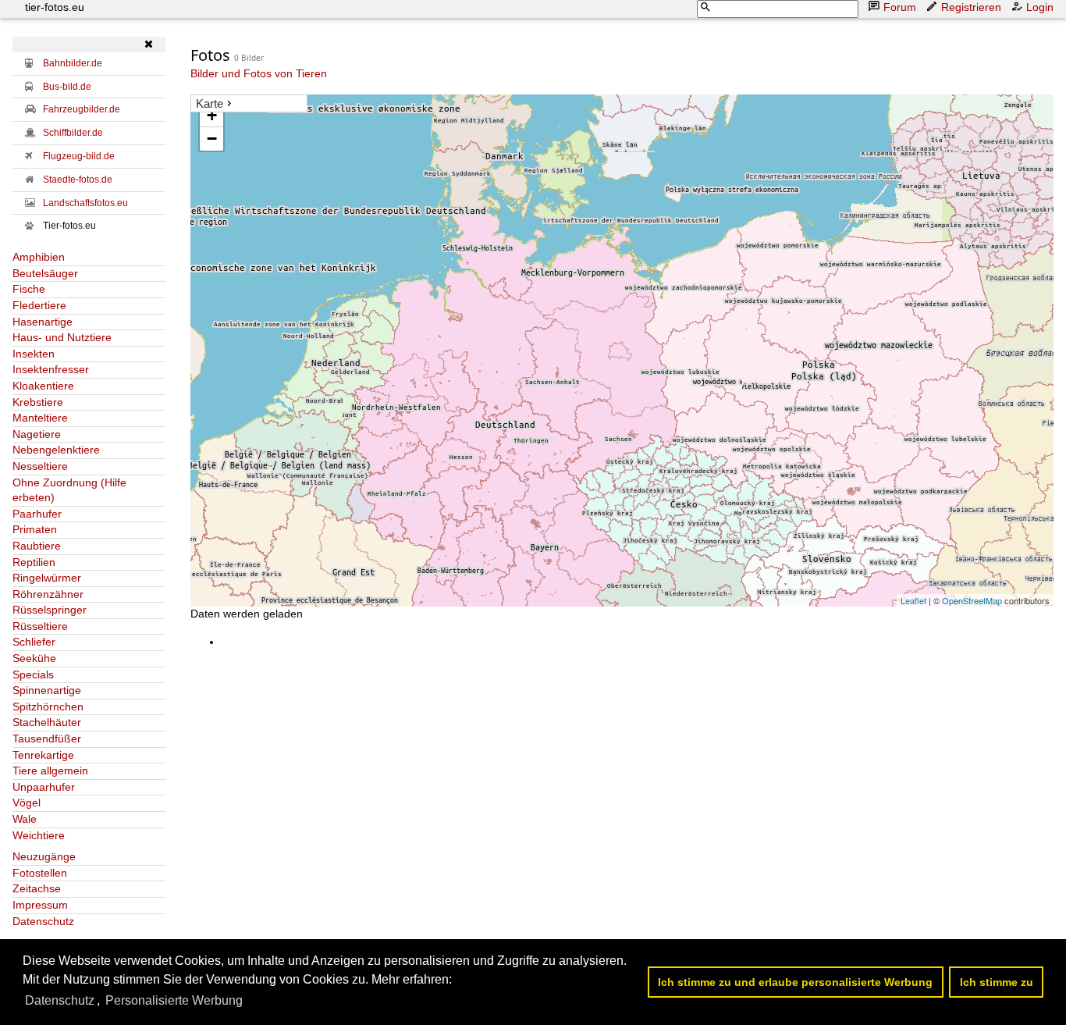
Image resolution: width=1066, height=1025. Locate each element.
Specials (33, 674)
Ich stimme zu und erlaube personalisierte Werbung (795, 982)
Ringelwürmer (46, 577)
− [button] (212, 138)
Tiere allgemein (50, 770)
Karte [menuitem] (209, 103)
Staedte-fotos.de (77, 179)
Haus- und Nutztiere (62, 337)
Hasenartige (42, 321)
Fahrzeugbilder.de (81, 109)
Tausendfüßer (46, 738)
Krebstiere (37, 402)
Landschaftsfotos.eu (85, 203)
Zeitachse (36, 888)
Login (1040, 7)
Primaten (34, 529)
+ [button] (212, 115)
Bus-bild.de (67, 86)
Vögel (26, 802)
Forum (899, 7)
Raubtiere (36, 545)
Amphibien (38, 257)
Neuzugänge (44, 856)
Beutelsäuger (45, 273)
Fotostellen (39, 873)
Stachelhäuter (46, 722)
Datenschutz (43, 921)
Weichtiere (38, 835)
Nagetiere (36, 434)
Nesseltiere (40, 466)
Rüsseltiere (40, 626)
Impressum (40, 905)
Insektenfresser (50, 369)
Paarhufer (37, 513)
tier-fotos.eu (54, 7)
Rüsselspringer (49, 609)
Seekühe (34, 658)
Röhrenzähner (48, 594)
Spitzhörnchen (48, 706)
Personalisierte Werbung (174, 1000)
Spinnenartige (46, 690)
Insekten (33, 353)
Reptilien (33, 562)
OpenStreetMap (972, 600)
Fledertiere (39, 305)
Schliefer (33, 641)
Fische (28, 289)
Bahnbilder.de (72, 63)
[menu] (248, 103)
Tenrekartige (43, 755)
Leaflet (913, 600)
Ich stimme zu (996, 982)
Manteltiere (40, 417)
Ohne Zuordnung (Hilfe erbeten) (69, 490)
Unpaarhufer (43, 787)
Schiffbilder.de (73, 132)
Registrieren (971, 7)
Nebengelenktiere (56, 449)
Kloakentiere (43, 385)
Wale (24, 819)
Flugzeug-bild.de (79, 156)
